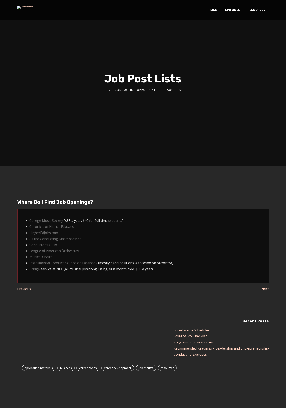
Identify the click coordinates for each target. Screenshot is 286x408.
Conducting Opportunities (138, 90)
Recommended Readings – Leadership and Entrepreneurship (221, 348)
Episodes (232, 10)
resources (167, 368)
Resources (256, 10)
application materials (39, 368)
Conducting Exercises (190, 354)
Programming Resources (193, 342)
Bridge (34, 269)
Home (213, 10)
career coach (88, 368)
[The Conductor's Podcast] (25, 7)
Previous (24, 289)
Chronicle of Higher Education (52, 226)
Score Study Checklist (190, 336)
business (66, 368)
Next (265, 289)
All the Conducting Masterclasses (55, 238)
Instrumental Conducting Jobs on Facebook (63, 263)
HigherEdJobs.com (43, 232)
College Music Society (46, 220)
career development (117, 368)
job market (146, 368)
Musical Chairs (40, 257)
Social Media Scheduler (191, 330)
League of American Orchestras (54, 250)
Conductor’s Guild (43, 245)
